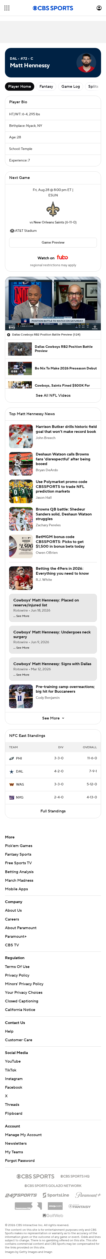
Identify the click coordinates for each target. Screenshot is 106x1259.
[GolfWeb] (53, 1211)
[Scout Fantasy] (80, 1201)
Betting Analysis (19, 871)
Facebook (13, 1082)
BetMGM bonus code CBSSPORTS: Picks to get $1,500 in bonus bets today (60, 541)
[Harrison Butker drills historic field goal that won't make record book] (21, 436)
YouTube (13, 1056)
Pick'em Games (18, 845)
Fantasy (46, 86)
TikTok (10, 1065)
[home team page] (53, 209)
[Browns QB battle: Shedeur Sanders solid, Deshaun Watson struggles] (21, 519)
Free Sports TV (18, 863)
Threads (12, 1100)
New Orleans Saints (49, 222)
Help (9, 1026)
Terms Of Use (17, 966)
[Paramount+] (88, 1189)
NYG (19, 797)
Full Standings (53, 811)
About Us (13, 910)
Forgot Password (20, 1156)
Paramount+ (16, 936)
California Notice (20, 1005)
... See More (21, 616)
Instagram (14, 1074)
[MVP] (55, 1199)
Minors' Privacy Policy (24, 983)
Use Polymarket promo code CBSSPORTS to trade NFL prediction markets (61, 486)
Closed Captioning (21, 996)
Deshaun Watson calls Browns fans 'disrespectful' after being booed (63, 459)
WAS (20, 784)
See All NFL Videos (53, 395)
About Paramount (20, 927)
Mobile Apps (16, 889)
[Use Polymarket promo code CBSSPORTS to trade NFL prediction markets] (21, 491)
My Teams (14, 1147)
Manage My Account (23, 1130)
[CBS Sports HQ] (74, 1171)
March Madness (19, 880)
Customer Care (18, 1035)
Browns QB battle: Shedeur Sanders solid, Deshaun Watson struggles (64, 514)
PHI (19, 758)
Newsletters (16, 1138)
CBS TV (12, 945)
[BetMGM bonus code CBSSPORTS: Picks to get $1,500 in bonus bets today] (21, 546)
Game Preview (53, 242)
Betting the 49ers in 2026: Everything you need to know (62, 571)
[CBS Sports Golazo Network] (53, 1180)
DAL (19, 771)
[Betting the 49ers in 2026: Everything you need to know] (21, 578)
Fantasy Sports (18, 854)
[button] (7, 8)
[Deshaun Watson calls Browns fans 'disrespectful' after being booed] (21, 464)
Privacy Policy (17, 975)
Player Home (19, 86)
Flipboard (13, 1108)
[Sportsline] (56, 1189)
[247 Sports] (21, 1189)
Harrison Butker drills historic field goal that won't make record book (66, 429)
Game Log (70, 86)
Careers (12, 919)
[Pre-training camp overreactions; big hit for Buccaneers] (21, 696)
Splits (93, 86)
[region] (53, 303)
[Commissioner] (28, 1199)
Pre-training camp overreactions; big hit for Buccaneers (65, 689)
